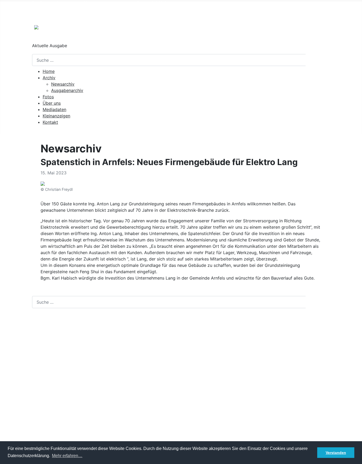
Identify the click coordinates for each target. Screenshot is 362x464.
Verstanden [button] (336, 452)
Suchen (318, 60)
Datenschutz (44, 440)
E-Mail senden (46, 374)
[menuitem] (49, 71)
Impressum (43, 432)
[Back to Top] (355, 457)
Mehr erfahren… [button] (67, 455)
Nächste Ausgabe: (72, 13)
